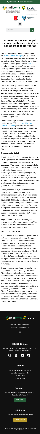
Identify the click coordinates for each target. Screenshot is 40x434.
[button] (20, 24)
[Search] (32, 30)
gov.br (30, 63)
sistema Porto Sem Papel (13, 56)
